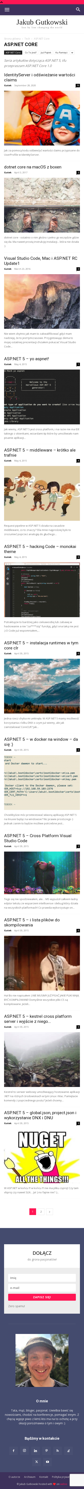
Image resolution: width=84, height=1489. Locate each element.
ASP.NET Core (13, 52)
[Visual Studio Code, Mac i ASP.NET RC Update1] (42, 301)
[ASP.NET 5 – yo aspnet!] (42, 397)
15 (78, 85)
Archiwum (29, 1477)
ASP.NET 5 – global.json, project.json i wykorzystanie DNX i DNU (40, 1115)
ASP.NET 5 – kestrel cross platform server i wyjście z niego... (38, 1019)
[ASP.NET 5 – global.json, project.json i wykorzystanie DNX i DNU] (42, 1156)
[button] (6, 9)
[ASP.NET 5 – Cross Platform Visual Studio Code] (42, 873)
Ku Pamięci (61, 52)
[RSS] (57, 1451)
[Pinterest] (46, 1451)
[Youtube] (47, 1462)
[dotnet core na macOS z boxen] (42, 205)
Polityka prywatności (64, 1477)
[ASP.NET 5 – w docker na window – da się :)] (42, 782)
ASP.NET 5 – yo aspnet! (26, 358)
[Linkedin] (35, 1451)
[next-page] (49, 1211)
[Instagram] (24, 1451)
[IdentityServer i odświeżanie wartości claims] (42, 118)
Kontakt (43, 1477)
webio (63, 1484)
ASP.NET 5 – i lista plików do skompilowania (32, 922)
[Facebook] (13, 1451)
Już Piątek (46, 52)
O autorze (14, 1477)
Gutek (7, 85)
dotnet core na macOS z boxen (32, 167)
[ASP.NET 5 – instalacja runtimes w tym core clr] (42, 686)
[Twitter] (36, 1462)
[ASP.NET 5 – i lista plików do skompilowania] (42, 963)
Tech (27, 38)
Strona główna (12, 38)
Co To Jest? (30, 52)
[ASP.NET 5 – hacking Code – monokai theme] (42, 589)
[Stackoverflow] (68, 1451)
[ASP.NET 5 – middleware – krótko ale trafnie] (42, 493)
